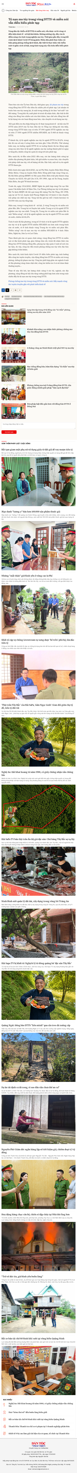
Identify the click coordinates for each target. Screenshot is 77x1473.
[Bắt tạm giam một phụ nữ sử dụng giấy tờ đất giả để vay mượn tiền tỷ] (38, 481)
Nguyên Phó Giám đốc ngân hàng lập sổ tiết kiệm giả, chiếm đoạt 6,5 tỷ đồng (38, 1151)
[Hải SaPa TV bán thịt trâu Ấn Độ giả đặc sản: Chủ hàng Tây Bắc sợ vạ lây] (38, 871)
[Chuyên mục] (3, 4)
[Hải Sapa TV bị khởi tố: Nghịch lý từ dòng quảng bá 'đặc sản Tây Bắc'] (38, 995)
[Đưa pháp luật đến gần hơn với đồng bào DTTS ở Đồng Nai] (14, 411)
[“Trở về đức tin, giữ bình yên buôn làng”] (38, 1308)
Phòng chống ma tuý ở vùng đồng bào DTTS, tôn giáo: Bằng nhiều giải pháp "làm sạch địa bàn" (49, 386)
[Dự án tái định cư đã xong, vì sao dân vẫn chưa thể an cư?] (38, 1119)
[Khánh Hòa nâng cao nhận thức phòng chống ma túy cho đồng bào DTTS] (14, 336)
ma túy (7, 296)
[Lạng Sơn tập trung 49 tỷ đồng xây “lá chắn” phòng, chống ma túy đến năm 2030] (14, 317)
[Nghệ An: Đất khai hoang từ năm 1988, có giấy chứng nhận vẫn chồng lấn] (38, 809)
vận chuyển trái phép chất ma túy (54, 296)
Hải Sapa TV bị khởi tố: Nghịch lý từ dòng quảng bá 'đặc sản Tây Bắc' (37, 963)
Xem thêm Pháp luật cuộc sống (16, 443)
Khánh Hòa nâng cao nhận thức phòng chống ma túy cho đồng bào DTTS (49, 330)
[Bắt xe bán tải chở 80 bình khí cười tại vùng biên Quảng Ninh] (38, 1370)
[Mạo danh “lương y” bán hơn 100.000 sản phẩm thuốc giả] (38, 545)
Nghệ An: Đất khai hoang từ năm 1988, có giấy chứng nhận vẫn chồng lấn (37, 773)
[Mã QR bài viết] (20, 290)
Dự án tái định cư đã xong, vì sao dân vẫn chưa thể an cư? (30, 1087)
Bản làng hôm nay (42, 10)
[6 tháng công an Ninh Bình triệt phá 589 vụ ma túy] (14, 355)
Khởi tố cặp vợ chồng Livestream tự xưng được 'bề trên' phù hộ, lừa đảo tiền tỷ (38, 641)
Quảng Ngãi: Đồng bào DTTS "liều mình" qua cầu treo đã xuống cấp (36, 1025)
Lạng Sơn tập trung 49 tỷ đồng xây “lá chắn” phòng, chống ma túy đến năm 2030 (48, 311)
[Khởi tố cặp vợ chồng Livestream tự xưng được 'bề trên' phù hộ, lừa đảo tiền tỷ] (38, 674)
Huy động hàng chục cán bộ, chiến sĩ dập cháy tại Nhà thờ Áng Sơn (36, 1214)
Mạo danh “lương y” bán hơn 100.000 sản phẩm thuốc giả (31, 511)
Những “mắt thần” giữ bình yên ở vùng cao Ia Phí (27, 576)
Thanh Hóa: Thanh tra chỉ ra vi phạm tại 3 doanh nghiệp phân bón (39, 1426)
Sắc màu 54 (55, 10)
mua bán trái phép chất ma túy (33, 296)
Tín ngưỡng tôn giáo (27, 10)
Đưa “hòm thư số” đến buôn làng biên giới (28, 1412)
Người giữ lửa (65, 10)
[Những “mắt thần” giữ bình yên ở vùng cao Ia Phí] (38, 609)
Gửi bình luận (9, 432)
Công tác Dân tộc (12, 10)
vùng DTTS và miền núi (12, 299)
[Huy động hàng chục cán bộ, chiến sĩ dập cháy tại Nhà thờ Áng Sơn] (38, 1246)
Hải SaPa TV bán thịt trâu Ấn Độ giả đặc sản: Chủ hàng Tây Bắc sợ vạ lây (38, 839)
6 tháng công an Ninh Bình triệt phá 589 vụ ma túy (50, 348)
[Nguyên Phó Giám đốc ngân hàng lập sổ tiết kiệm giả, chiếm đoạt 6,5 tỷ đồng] (38, 1184)
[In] (15, 290)
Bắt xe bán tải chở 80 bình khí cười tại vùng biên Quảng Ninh (33, 1338)
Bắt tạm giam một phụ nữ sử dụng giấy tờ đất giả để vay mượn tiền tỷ (37, 449)
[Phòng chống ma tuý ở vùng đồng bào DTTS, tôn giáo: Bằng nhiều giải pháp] (14, 392)
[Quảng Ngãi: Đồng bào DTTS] (38, 1057)
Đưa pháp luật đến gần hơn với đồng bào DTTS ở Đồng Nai (49, 405)
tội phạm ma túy (56, 104)
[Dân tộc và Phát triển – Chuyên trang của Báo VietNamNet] (31, 4)
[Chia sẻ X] (7, 290)
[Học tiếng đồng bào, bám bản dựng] (14, 374)
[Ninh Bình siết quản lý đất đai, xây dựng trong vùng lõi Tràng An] (38, 933)
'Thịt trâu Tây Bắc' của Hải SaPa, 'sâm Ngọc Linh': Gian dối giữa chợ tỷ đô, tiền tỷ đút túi (37, 706)
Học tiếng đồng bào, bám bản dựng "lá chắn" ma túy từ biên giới (50, 367)
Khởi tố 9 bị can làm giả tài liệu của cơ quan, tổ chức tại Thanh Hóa (39, 1433)
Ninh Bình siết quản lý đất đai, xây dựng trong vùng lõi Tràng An (35, 901)
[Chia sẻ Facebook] (3, 290)
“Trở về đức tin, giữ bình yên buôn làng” (22, 1276)
